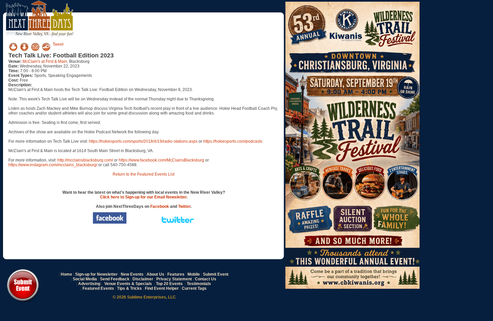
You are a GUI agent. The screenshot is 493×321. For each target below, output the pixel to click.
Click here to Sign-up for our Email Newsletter (143, 197)
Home (66, 274)
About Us (155, 274)
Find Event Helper (162, 288)
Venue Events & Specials (128, 283)
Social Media (85, 279)
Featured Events (98, 288)
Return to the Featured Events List (143, 174)
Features (175, 274)
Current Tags (194, 288)
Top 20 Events (169, 283)
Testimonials (199, 283)
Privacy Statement (174, 279)
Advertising (89, 283)
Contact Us (205, 279)
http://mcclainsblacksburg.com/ (85, 160)
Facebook (159, 206)
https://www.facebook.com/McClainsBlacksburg (161, 160)
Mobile (193, 274)
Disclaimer (142, 279)
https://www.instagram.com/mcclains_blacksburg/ (52, 165)
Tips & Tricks (129, 288)
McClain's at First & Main (44, 61)
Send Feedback (114, 279)
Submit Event (215, 274)
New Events (132, 274)
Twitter (184, 206)
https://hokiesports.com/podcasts (232, 141)
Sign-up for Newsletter (96, 274)
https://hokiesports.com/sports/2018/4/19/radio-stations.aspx (143, 141)
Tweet (58, 44)
